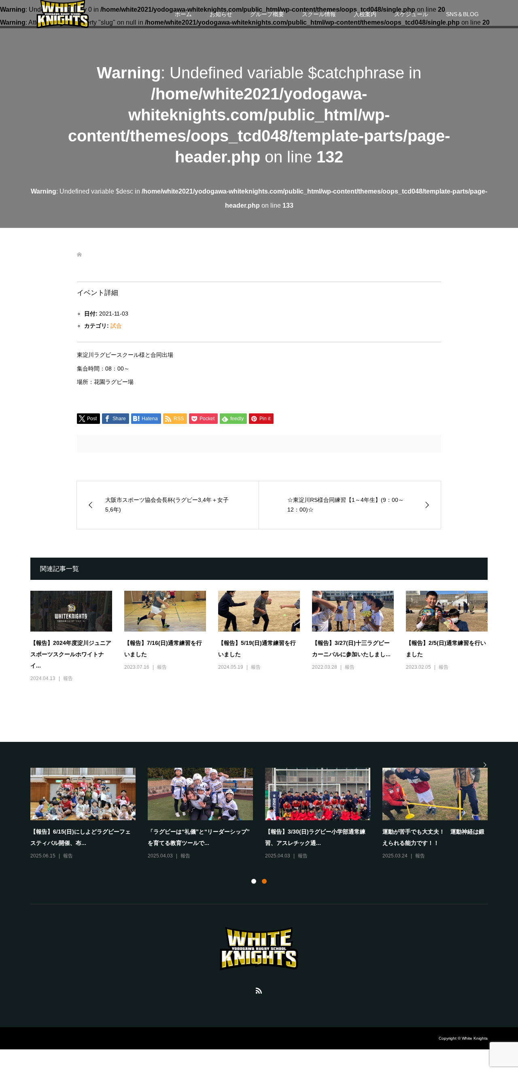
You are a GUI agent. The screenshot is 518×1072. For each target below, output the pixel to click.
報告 (68, 678)
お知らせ (221, 14)
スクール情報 (319, 14)
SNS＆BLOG (462, 14)
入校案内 (365, 14)
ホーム (183, 14)
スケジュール (411, 14)
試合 (116, 325)
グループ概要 (267, 14)
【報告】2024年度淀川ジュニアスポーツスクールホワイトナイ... (70, 654)
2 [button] (264, 881)
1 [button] (253, 881)
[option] (265, 814)
